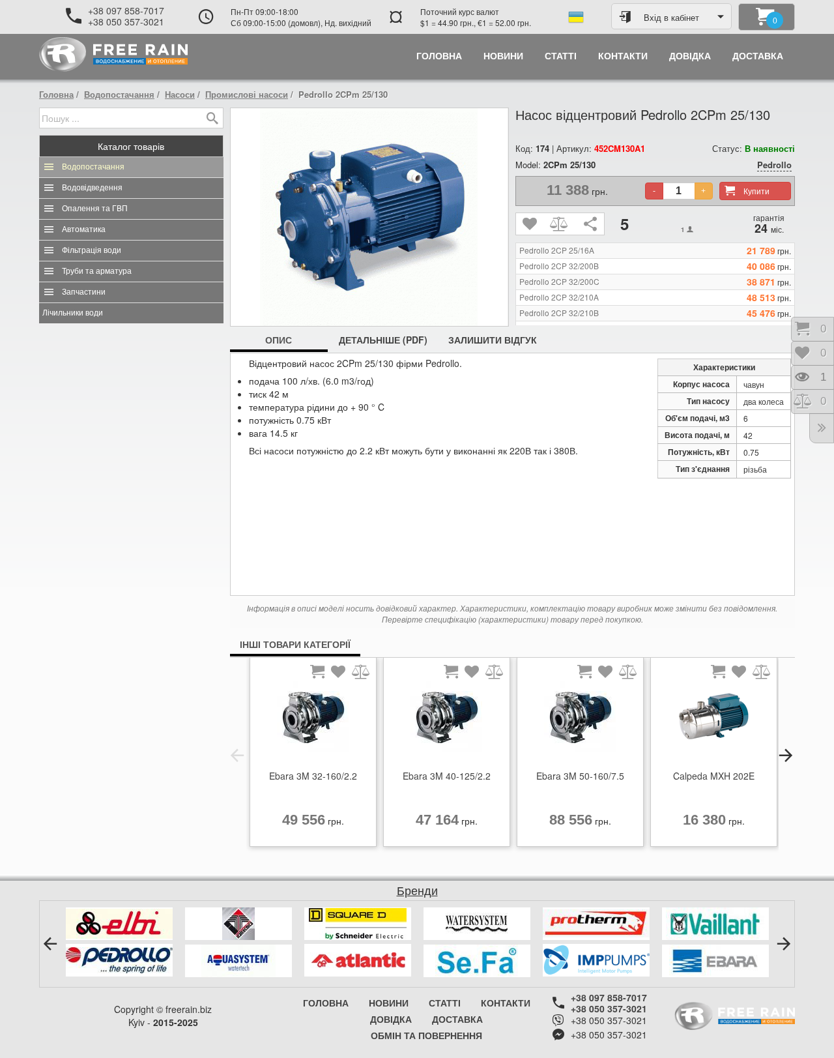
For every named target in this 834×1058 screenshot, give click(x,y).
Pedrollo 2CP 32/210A (559, 297)
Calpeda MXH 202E (714, 775)
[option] (313, 755)
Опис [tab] (278, 339)
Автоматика (84, 229)
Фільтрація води (91, 250)
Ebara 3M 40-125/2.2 (447, 775)
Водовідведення (92, 187)
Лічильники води (72, 312)
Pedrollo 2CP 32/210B (559, 312)
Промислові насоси (246, 94)
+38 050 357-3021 (126, 21)
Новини (389, 1002)
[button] (237, 755)
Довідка (391, 1018)
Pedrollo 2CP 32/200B (559, 266)
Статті (445, 1002)
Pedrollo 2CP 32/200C (559, 281)
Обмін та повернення (426, 1035)
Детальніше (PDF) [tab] (383, 339)
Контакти (505, 1002)
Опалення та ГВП (95, 208)
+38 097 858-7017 (126, 10)
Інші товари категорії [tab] (295, 644)
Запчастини (84, 292)
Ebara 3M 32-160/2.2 (313, 775)
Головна (56, 94)
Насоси (180, 94)
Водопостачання (119, 94)
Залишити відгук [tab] (492, 339)
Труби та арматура (97, 271)
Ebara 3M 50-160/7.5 (580, 775)
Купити (756, 190)
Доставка (457, 1018)
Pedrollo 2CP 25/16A (556, 250)
